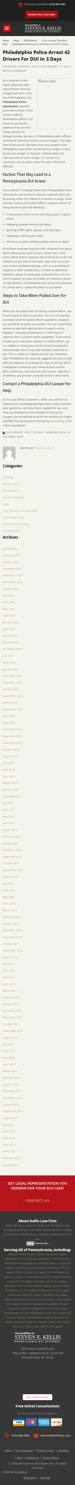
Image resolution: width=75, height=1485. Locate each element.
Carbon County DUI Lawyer (29, 1267)
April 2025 (9, 615)
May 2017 (8, 816)
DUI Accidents (11, 484)
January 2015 (11, 1004)
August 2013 (10, 1118)
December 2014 (12, 1010)
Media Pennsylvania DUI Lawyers (39, 1304)
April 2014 (9, 1064)
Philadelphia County (40, 1313)
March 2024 (10, 635)
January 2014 (11, 1084)
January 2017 (11, 843)
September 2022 (13, 696)
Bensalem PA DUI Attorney (53, 1258)
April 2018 (9, 776)
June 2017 (9, 810)
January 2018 (11, 789)
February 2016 (11, 917)
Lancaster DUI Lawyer (55, 1295)
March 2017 (10, 830)
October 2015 (11, 943)
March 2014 (10, 1071)
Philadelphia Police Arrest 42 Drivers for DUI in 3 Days (40, 44)
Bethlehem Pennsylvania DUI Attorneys (26, 1263)
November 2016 (12, 856)
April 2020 (9, 722)
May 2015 (8, 977)
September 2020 (13, 709)
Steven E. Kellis (29, 66)
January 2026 (11, 562)
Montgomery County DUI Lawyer (48, 1308)
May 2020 (8, 716)
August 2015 (10, 957)
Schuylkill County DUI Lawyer (30, 1322)
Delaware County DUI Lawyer (50, 1281)
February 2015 (11, 997)
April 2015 (9, 984)
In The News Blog (13, 517)
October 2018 (11, 749)
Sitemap (45, 1477)
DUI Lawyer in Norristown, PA (40, 1290)
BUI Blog (8, 477)
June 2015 (9, 970)
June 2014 (9, 1051)
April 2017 (9, 823)
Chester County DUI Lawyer (30, 1272)
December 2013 (12, 1091)
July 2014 (8, 1044)
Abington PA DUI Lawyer (21, 1254)
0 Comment (19, 70)
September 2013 (13, 1111)
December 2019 (12, 729)
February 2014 (11, 1077)
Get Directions (37, 1397)
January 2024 (11, 642)
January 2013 (11, 1165)
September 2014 (13, 1030)
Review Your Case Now (41, 14)
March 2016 (10, 910)
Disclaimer (29, 1477)
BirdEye (22, 1472)
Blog (16, 40)
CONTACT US (37, 1200)
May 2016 (8, 897)
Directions (11, 1286)
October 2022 (11, 689)
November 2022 (12, 682)
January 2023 (11, 669)
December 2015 (12, 930)
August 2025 (10, 588)
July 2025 (8, 595)
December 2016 (12, 850)
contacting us (59, 421)
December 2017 (12, 796)
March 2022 (10, 702)
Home (6, 40)
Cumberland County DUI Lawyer (42, 1277)
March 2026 (10, 548)
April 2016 (9, 903)
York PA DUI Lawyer (51, 1326)
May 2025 (8, 609)
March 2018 (10, 783)
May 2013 (8, 1138)
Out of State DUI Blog (15, 524)
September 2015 (13, 950)
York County (32, 1326)
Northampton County (16, 1313)
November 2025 (12, 575)
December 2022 (12, 676)
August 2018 (10, 756)
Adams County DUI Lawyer (52, 1254)
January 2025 (11, 622)
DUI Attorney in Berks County (34, 1286)
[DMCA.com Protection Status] (38, 1243)
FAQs (6, 504)
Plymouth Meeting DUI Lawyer (34, 1317)
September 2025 (13, 582)
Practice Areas (45, 1450)
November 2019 (12, 736)
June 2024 (9, 629)
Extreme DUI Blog (13, 497)
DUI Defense (30, 40)
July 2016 (8, 883)
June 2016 (9, 890)
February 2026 (11, 555)
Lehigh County (46, 1299)
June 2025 (9, 602)
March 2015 (10, 990)
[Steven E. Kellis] (43, 30)
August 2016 (10, 877)
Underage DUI (11, 530)
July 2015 (8, 964)
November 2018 (12, 743)
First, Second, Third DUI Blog (45, 432)
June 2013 (9, 1131)
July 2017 (8, 803)
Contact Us (32, 1457)
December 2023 (12, 649)
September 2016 (13, 870)
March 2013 (10, 1151)
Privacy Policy (51, 1457)
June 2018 (9, 769)
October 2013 (11, 1104)
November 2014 (12, 1017)
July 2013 (8, 1124)
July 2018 (8, 763)
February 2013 (11, 1158)
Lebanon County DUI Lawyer (20, 1299)
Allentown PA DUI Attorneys (21, 1258)
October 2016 (11, 863)
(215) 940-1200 (57, 4)
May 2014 (8, 1057)
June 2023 (9, 662)
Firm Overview (24, 1450)
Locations (63, 1450)
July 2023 (8, 655)
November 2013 (12, 1098)
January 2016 (11, 923)
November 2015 (12, 937)
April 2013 (9, 1144)
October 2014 (11, 1024)
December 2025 (12, 568)
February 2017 (11, 836)
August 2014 (10, 1037)
